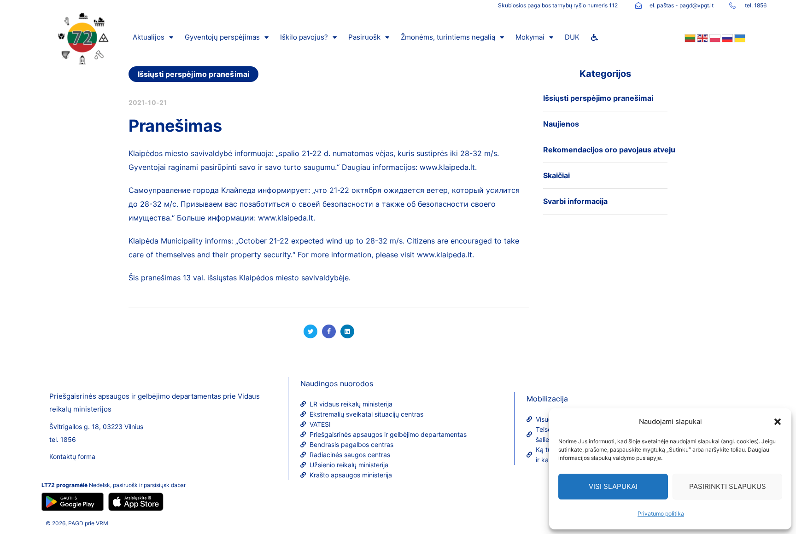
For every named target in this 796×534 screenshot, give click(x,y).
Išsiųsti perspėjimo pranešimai (193, 74)
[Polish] (714, 37)
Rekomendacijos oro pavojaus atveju (609, 149)
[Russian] (726, 37)
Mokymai (529, 37)
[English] (702, 37)
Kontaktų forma (72, 456)
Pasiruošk (364, 37)
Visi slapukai (613, 486)
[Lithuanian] (689, 37)
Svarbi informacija (575, 201)
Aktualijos (148, 37)
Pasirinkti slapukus (727, 486)
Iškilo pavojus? (304, 37)
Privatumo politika (661, 513)
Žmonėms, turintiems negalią (448, 37)
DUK (572, 37)
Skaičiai (556, 175)
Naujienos (561, 123)
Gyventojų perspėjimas (222, 37)
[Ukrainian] (739, 37)
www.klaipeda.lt (447, 167)
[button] (777, 421)
